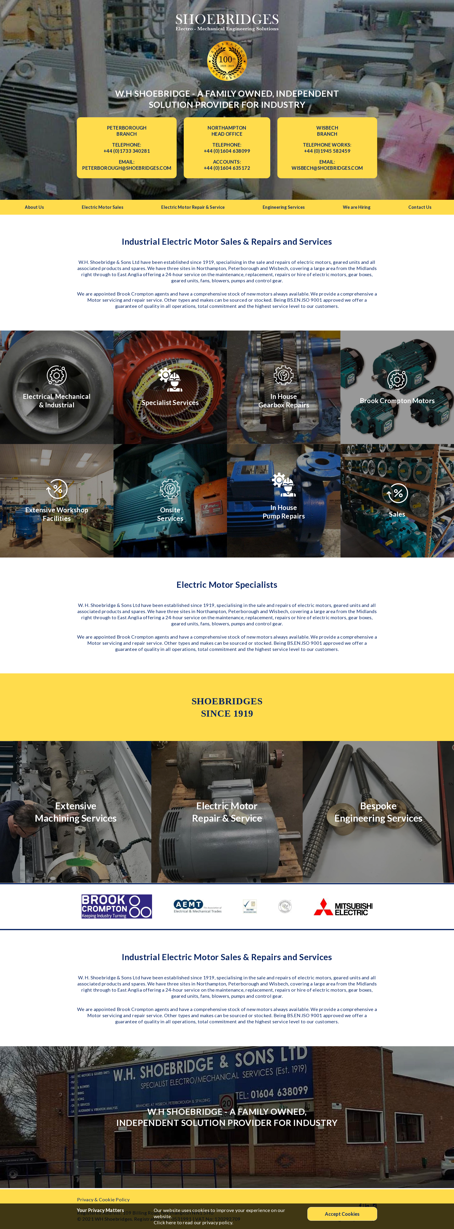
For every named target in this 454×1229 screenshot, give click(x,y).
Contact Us (420, 207)
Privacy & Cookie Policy (103, 1199)
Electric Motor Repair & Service (193, 207)
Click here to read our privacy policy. (193, 1222)
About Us (34, 207)
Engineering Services (284, 207)
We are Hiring (357, 207)
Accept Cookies (342, 1214)
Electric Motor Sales (102, 207)
